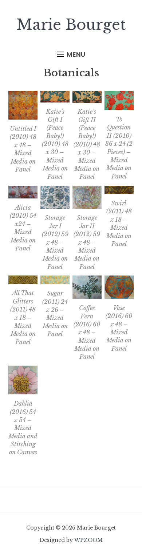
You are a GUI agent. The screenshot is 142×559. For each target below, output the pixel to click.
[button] (71, 54)
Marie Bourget (71, 25)
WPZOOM (88, 540)
